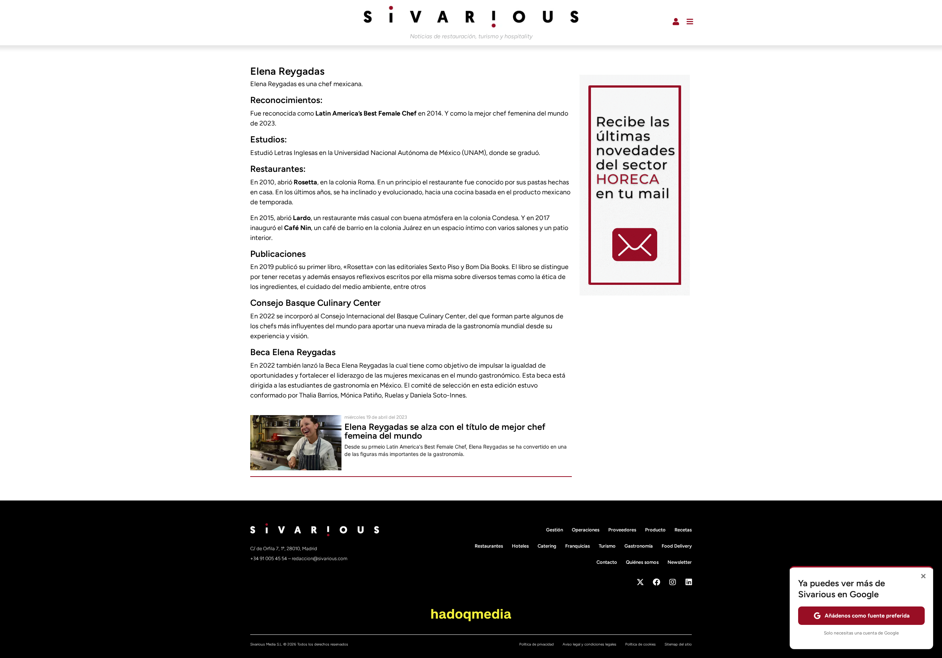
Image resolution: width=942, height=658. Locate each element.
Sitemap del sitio (678, 644)
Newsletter (679, 562)
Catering (547, 546)
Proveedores (622, 530)
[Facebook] (656, 582)
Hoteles (520, 546)
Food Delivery (677, 546)
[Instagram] (672, 582)
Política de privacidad (536, 644)
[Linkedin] (688, 582)
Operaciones (585, 530)
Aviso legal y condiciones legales (589, 644)
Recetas (683, 530)
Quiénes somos (642, 562)
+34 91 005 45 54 (269, 558)
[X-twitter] (640, 582)
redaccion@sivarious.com (319, 558)
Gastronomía (638, 546)
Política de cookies (640, 644)
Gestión (554, 530)
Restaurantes (489, 546)
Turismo (607, 546)
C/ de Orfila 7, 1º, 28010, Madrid (283, 548)
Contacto (606, 562)
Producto (655, 530)
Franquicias (577, 546)
